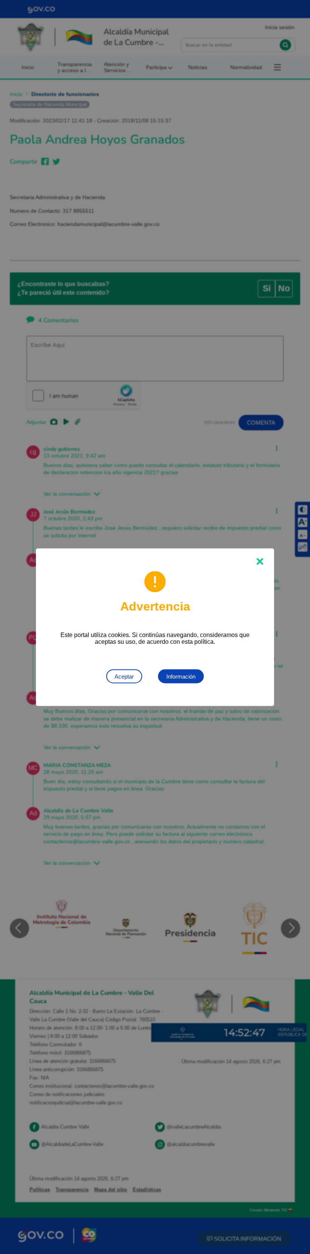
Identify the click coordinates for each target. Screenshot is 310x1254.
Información (180, 676)
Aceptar (124, 676)
